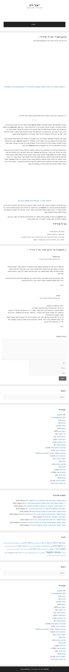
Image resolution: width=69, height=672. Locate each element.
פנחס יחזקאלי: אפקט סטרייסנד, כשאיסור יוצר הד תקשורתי (46, 500)
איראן (51, 543)
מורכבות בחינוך (60, 450)
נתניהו (38, 549)
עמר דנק (21, 549)
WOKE (63, 543)
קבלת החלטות (35, 553)
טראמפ (54, 234)
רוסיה (25, 553)
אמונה (63, 426)
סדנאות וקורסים (60, 464)
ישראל (49, 234)
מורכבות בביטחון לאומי (57, 231)
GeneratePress (25, 669)
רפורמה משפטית (13, 553)
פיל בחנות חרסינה (11, 549)
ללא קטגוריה (61, 439)
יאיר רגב (35, 546)
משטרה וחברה (60, 459)
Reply (62, 285)
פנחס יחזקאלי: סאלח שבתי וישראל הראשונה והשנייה (48, 525)
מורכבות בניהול (60, 456)
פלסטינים (63, 553)
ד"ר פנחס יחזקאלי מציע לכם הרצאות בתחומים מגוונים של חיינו (45, 503)
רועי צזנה (21, 553)
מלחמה (11, 546)
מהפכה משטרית (21, 546)
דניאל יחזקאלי (60, 437)
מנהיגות (7, 546)
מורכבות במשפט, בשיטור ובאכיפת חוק (53, 453)
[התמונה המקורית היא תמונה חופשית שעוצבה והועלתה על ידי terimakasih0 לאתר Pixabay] (34, 87)
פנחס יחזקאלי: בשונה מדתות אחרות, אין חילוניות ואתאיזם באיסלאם (43, 522)
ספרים (63, 467)
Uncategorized (56, 417)
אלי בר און (45, 543)
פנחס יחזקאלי (61, 472)
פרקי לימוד (62, 475)
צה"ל (40, 553)
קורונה (63, 478)
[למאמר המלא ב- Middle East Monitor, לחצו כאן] (34, 201)
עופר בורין (32, 549)
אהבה (63, 420)
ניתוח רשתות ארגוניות (45, 549)
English (59, 415)
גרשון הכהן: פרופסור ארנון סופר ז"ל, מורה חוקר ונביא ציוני (46, 509)
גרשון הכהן (62, 431)
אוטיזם (63, 423)
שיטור (5, 553)
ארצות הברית (10, 543)
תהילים (56, 555)
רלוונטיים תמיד (60, 481)
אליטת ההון (35, 543)
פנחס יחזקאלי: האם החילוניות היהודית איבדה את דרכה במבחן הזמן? (43, 514)
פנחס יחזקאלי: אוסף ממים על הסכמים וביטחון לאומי (48, 511)
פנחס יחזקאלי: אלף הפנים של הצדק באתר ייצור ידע (48, 520)
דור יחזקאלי (61, 434)
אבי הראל (57, 543)
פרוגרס (43, 553)
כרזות (28, 546)
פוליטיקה (62, 470)
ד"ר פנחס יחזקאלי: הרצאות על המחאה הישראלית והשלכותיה (45, 506)
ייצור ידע (34, 5)
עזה (24, 549)
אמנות (63, 428)
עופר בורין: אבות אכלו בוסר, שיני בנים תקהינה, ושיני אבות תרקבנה (43, 237)
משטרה (62, 549)
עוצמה (26, 549)
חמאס (51, 546)
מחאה (14, 546)
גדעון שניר (61, 234)
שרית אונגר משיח (59, 483)
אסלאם (16, 543)
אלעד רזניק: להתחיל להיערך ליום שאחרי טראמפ (48, 240)
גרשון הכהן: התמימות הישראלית (55, 517)
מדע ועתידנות (61, 442)
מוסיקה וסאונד (60, 445)
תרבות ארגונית (50, 555)
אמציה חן (21, 543)
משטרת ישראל (54, 549)
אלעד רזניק (27, 543)
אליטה (40, 543)
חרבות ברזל (45, 546)
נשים (63, 461)
